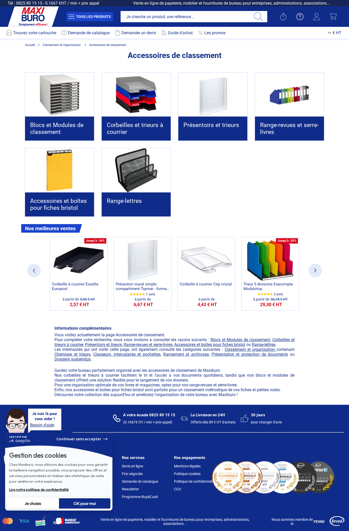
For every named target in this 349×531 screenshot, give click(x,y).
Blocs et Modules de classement (240, 339)
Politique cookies (187, 474)
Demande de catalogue (140, 481)
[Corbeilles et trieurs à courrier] (136, 95)
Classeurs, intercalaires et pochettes (126, 354)
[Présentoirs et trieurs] (212, 95)
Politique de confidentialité (195, 481)
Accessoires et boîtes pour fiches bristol (209, 344)
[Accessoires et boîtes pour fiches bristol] (59, 170)
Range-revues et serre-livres (148, 344)
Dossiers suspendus (72, 359)
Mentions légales (187, 466)
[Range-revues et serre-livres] (289, 95)
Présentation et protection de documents (250, 354)
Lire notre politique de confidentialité (39, 489)
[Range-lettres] (136, 170)
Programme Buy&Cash (140, 497)
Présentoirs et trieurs (103, 344)
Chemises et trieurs (72, 354)
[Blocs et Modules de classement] (59, 95)
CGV (177, 489)
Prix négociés (132, 474)
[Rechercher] (258, 16)
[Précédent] (34, 270)
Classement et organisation (250, 349)
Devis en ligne (132, 466)
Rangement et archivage (186, 354)
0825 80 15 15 (29, 3)
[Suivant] (315, 270)
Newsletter (130, 489)
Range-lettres (263, 344)
